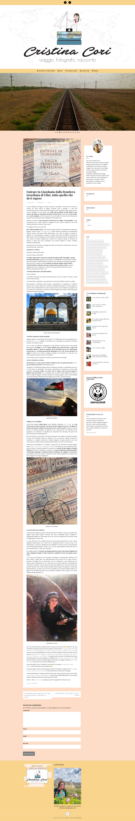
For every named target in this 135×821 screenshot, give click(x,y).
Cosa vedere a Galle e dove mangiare (99, 305)
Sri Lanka (100, 273)
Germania (89, 260)
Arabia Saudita (90, 241)
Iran (65, 424)
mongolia (97, 266)
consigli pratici (97, 254)
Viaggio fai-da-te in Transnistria (98, 341)
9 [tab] (70, 132)
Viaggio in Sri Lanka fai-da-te (100, 327)
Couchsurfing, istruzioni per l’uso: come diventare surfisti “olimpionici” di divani (37, 695)
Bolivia (101, 244)
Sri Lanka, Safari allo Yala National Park (100, 320)
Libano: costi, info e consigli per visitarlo (42, 446)
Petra (75, 363)
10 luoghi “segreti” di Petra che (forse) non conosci (60, 650)
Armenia (97, 241)
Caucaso (104, 247)
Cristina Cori (40, 202)
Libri (101, 263)
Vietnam (93, 282)
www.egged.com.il (46, 231)
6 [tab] (64, 132)
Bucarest (107, 244)
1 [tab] (55, 132)
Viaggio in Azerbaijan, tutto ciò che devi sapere (100, 356)
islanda (105, 260)
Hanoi (100, 260)
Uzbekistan (102, 279)
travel (96, 276)
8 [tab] (68, 132)
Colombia (99, 250)
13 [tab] (77, 132)
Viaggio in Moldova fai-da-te (100, 334)
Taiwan (106, 273)
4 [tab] (61, 132)
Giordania (34, 683)
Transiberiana (90, 276)
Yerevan (105, 282)
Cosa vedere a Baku (98, 348)
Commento (26, 710)
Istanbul (89, 263)
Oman (88, 269)
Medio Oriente (90, 266)
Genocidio (102, 257)
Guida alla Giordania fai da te (66, 658)
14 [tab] (79, 132)
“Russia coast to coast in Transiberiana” (38, 675)
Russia (102, 269)
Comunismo (90, 254)
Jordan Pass (36, 341)
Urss (97, 279)
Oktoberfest (104, 266)
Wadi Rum (99, 282)
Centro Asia (89, 250)
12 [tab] (75, 132)
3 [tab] (59, 132)
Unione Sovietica (91, 279)
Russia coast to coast (91, 273)
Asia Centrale (90, 244)
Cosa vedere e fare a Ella (100, 297)
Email (25, 736)
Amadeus (71, 818)
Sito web (25, 743)
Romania (97, 269)
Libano (69, 424)
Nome (25, 729)
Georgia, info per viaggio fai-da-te (100, 363)
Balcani (96, 244)
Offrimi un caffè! (91, 432)
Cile (95, 250)
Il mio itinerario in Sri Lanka (99, 312)
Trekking (102, 276)
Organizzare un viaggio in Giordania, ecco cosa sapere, (46, 654)
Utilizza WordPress (58, 818)
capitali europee (96, 247)
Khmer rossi (95, 263)
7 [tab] (66, 132)
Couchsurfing (90, 257)
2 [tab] (57, 132)
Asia (102, 241)
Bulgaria (89, 247)
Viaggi (49, 202)
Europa (96, 257)
